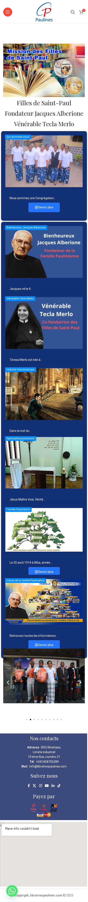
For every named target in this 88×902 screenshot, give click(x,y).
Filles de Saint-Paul (44, 103)
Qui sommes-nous (18, 136)
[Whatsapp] (12, 891)
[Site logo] (44, 11)
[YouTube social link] (46, 785)
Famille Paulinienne (18, 509)
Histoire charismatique (20, 369)
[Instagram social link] (40, 785)
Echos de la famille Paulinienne (25, 580)
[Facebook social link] (28, 785)
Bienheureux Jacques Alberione (26, 227)
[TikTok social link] (59, 785)
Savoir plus (45, 207)
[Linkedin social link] (53, 785)
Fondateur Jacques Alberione (44, 113)
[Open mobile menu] (7, 12)
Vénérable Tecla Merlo (44, 124)
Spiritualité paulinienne (20, 438)
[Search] (73, 12)
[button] (8, 682)
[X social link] (34, 785)
